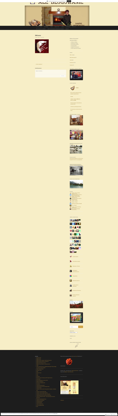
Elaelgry (42, 37)
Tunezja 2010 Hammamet (40, 385)
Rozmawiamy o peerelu (76, 261)
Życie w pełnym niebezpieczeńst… (76, 193)
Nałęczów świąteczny (39, 381)
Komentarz (62, 75)
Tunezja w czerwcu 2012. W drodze (42, 392)
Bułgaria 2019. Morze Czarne (41, 362)
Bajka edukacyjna (72, 57)
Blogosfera (46, 26)
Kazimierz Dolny (39, 370)
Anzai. (76, 356)
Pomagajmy (68, 26)
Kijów (37, 371)
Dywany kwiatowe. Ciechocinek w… (76, 207)
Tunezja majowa (38, 387)
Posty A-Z (74, 26)
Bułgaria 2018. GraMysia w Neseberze (42, 361)
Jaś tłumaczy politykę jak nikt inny (75, 106)
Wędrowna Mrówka (75, 370)
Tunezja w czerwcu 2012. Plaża (41, 391)
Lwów (37, 375)
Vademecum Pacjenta (75, 194)
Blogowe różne (38, 357)
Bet (73, 356)
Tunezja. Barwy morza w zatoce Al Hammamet (43, 395)
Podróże (71, 65)
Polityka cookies (55, 413)
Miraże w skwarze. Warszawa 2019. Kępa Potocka (44, 377)
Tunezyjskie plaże (39, 402)
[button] (74, 77)
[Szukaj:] (76, 327)
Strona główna (39, 26)
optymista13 (74, 198)
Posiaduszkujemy (75, 256)
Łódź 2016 (38, 376)
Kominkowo (72, 62)
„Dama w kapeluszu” (38, 64)
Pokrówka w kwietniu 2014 (40, 382)
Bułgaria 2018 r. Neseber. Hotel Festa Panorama (44, 360)
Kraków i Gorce (38, 372)
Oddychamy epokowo (76, 280)
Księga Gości (57, 26)
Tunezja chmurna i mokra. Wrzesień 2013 (42, 386)
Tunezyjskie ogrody (39, 401)
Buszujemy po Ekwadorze (77, 290)
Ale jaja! (71, 96)
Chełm (51, 26)
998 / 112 (71, 54)
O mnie (62, 26)
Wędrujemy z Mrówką (76, 266)
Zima (37, 406)
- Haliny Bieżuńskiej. (70, 371)
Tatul (72, 208)
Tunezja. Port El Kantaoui (40, 400)
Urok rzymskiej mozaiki (40, 405)
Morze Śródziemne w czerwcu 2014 (42, 380)
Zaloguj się (62, 400)
